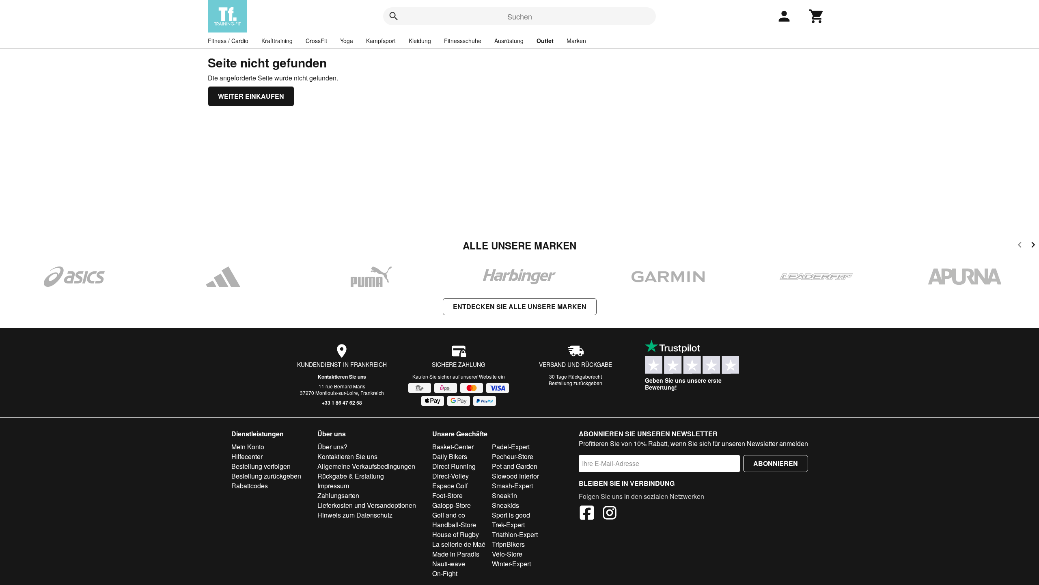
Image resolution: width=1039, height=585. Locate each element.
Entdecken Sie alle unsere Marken (519, 306)
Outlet (545, 41)
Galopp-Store (451, 505)
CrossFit (316, 41)
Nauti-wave (448, 563)
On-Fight (444, 573)
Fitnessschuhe (462, 41)
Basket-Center (453, 446)
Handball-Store (454, 524)
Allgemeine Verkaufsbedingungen (366, 466)
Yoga (346, 41)
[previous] (1020, 246)
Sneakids (505, 505)
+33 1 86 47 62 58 (342, 402)
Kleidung (420, 41)
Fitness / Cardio (228, 41)
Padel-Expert (511, 446)
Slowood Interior (515, 476)
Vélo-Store (507, 554)
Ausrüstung (509, 41)
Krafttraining (277, 41)
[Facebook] (587, 514)
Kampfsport (381, 41)
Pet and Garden (514, 466)
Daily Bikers (449, 456)
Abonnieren (775, 463)
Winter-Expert (511, 563)
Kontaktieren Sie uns (342, 376)
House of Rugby (455, 534)
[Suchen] (393, 16)
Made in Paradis (455, 554)
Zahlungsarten (338, 495)
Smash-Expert (512, 485)
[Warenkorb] (816, 16)
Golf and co (448, 515)
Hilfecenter (247, 456)
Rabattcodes (249, 485)
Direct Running (454, 466)
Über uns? (332, 446)
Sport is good (511, 515)
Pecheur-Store (512, 456)
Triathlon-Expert (515, 534)
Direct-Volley (450, 476)
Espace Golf (450, 485)
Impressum (333, 485)
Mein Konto (247, 446)
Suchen (519, 16)
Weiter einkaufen (251, 96)
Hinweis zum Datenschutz (354, 515)
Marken (576, 41)
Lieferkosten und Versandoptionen (366, 505)
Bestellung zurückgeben (575, 382)
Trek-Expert (508, 524)
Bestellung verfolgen (261, 466)
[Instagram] (609, 514)
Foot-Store (447, 495)
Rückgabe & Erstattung (350, 476)
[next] (1033, 246)
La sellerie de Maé (458, 544)
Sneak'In (504, 495)
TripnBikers (508, 544)
